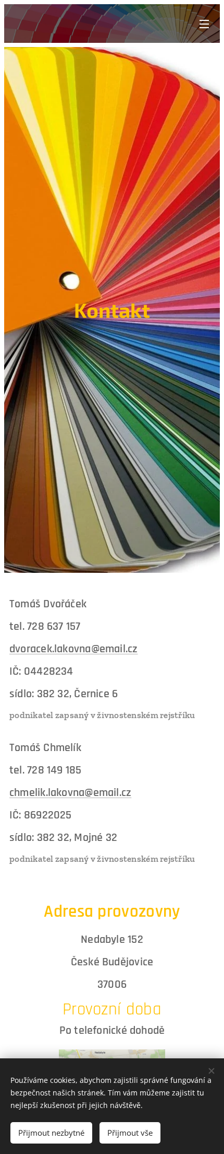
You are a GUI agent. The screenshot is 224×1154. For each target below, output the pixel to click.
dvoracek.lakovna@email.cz (73, 649)
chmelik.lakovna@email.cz (70, 793)
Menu (204, 23)
